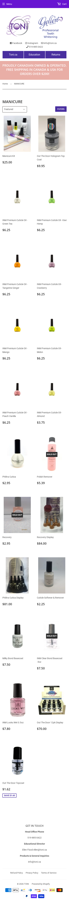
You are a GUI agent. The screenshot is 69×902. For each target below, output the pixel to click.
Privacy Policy (32, 873)
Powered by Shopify (41, 884)
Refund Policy (16, 873)
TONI (26, 884)
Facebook (17, 43)
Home (5, 84)
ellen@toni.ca (40, 849)
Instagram (32, 43)
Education (34, 54)
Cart (64, 4)
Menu (9, 4)
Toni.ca (13, 54)
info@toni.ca (50, 43)
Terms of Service (48, 873)
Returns (56, 54)
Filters (61, 109)
